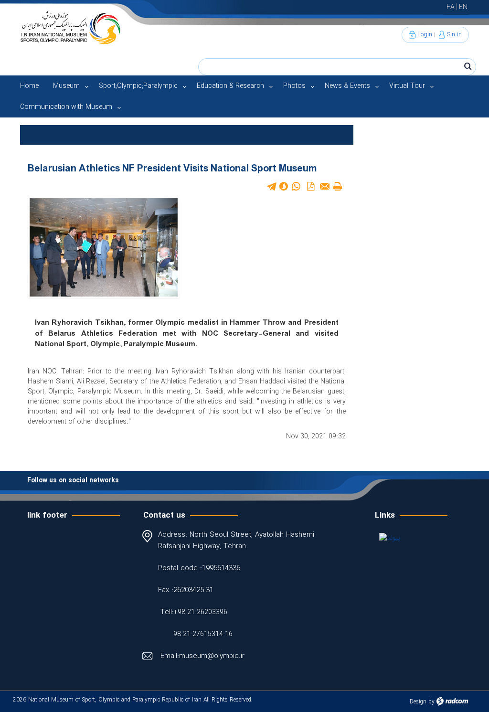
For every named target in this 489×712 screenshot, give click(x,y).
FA (450, 7)
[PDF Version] (311, 186)
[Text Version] (337, 186)
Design (418, 701)
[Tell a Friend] (324, 186)
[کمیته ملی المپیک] (427, 537)
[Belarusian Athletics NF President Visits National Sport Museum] (104, 247)
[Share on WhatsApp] (296, 186)
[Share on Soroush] (283, 186)
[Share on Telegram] (271, 186)
